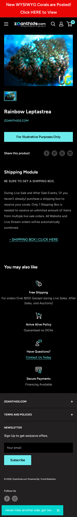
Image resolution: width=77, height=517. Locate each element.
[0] (69, 24)
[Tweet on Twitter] (62, 153)
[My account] (61, 24)
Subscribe (17, 460)
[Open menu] (6, 24)
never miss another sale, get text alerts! (29, 510)
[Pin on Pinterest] (54, 153)
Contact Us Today (38, 357)
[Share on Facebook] (46, 153)
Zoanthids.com (16, 120)
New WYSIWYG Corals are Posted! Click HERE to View (38, 8)
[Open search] (53, 24)
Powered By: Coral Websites (42, 479)
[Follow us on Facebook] (7, 498)
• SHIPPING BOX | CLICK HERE (33, 239)
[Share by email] (70, 153)
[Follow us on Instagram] (15, 498)
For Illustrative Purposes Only (38, 137)
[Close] (58, 510)
